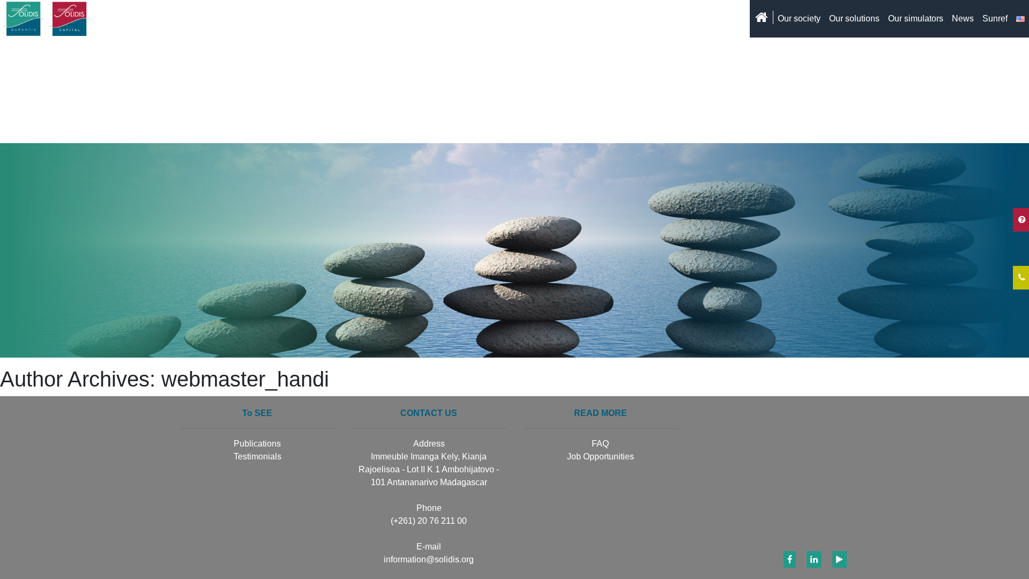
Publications (257, 443)
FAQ (600, 443)
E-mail (428, 546)
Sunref (995, 18)
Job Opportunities (600, 456)
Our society (799, 18)
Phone (429, 508)
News (963, 18)
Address (429, 443)
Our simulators (915, 18)
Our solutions (854, 18)
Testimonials (257, 456)
